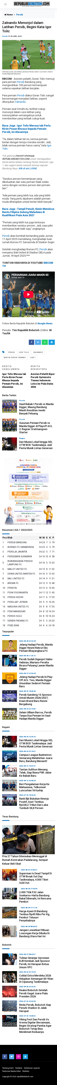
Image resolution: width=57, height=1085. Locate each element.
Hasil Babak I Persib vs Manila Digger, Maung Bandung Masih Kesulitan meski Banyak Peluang (36, 409)
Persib (5, 36)
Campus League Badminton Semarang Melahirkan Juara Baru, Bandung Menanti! (35, 758)
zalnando (38, 352)
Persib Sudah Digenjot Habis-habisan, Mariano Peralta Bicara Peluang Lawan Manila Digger (36, 664)
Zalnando (20, 101)
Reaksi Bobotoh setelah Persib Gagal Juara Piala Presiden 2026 (33, 993)
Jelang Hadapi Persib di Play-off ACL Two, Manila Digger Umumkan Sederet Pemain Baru (36, 681)
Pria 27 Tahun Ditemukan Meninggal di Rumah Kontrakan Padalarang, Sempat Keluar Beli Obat (25, 860)
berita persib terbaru (15, 357)
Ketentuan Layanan (32, 1068)
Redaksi (18, 1068)
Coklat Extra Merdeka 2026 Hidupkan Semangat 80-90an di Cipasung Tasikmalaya (36, 978)
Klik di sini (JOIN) (28, 168)
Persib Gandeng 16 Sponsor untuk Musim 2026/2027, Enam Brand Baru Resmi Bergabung (35, 699)
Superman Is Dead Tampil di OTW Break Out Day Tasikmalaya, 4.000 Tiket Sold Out (35, 878)
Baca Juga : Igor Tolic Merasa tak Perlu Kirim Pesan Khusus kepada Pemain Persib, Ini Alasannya (26, 128)
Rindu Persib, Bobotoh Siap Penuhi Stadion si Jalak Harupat (35, 1008)
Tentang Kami (8, 1068)
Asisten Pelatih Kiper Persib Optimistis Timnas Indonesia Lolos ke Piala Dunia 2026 (43, 376)
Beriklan (26, 1071)
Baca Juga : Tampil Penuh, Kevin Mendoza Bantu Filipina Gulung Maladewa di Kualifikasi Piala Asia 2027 (28, 212)
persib (11, 352)
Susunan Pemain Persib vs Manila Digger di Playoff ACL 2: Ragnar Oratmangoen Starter (35, 427)
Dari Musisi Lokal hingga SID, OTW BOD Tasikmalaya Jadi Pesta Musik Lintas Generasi (35, 445)
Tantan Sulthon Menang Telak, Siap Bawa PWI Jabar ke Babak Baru (35, 772)
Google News (44, 323)
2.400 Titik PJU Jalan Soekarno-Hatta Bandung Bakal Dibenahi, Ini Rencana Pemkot (35, 897)
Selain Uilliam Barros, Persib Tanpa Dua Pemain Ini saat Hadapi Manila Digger (35, 715)
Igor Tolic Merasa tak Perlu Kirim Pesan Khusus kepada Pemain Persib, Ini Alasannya (14, 376)
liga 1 (33, 357)
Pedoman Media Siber (11, 1071)
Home (9, 14)
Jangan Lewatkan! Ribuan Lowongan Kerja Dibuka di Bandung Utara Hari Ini (34, 933)
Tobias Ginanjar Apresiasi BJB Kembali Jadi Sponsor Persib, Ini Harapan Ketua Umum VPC (34, 962)
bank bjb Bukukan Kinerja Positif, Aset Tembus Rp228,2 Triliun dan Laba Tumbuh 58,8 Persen (34, 803)
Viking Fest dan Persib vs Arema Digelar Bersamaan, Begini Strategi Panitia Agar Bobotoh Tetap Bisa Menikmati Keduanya (35, 1025)
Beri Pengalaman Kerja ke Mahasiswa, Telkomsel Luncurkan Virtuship (34, 787)
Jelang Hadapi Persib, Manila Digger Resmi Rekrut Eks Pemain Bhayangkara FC (36, 647)
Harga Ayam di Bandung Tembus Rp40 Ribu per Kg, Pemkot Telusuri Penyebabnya (34, 916)
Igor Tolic (24, 352)
